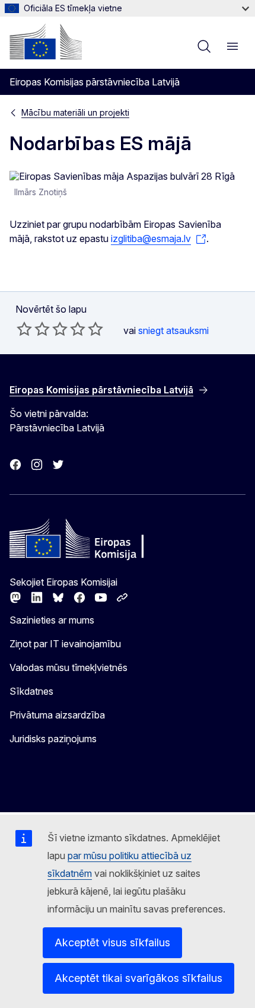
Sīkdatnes (31, 691)
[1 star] (24, 328)
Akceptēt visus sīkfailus (112, 942)
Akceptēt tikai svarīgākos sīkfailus (138, 978)
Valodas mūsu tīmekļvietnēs (68, 667)
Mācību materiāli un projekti (75, 112)
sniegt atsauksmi (173, 330)
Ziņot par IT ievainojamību (65, 644)
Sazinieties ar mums (51, 620)
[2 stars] (33, 328)
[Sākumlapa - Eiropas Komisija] (45, 41)
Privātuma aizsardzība (57, 715)
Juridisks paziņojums (53, 739)
